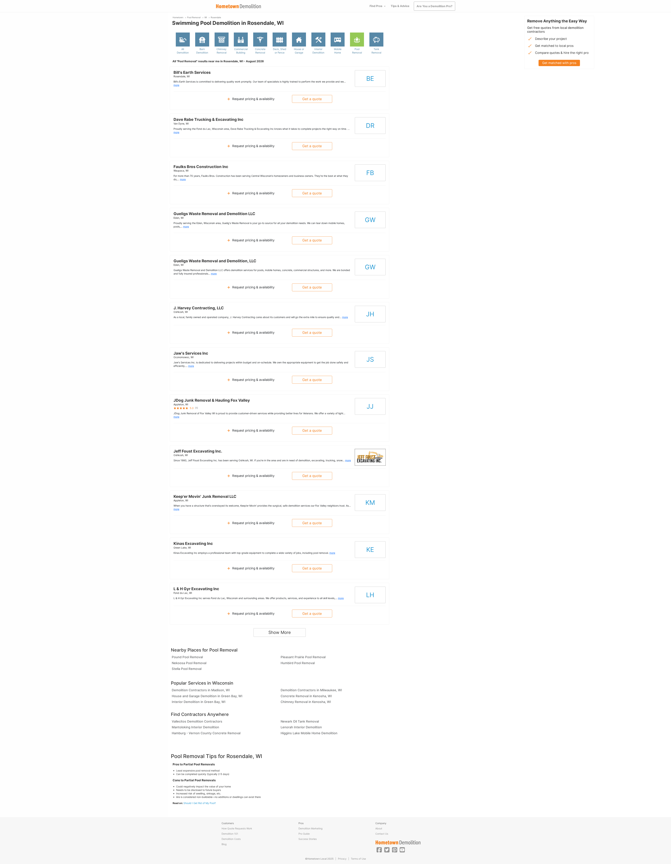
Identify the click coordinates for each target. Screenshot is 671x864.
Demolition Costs (231, 838)
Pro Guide (304, 833)
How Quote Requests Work (237, 828)
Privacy (342, 858)
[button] (379, 850)
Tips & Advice (400, 6)
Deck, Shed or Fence (279, 51)
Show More (279, 632)
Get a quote (312, 99)
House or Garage (299, 51)
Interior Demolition (318, 51)
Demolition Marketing (310, 828)
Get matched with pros (559, 63)
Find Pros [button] (376, 6)
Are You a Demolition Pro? (434, 6)
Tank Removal (376, 51)
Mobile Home (337, 51)
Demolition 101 (230, 833)
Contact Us (381, 833)
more (176, 85)
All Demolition (183, 51)
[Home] (238, 6)
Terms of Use (358, 858)
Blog (224, 844)
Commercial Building (241, 51)
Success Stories (307, 838)
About (378, 828)
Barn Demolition (202, 51)
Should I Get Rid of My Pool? (199, 803)
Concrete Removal (260, 51)
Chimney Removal (221, 51)
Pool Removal (357, 51)
